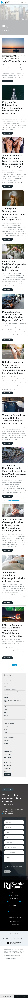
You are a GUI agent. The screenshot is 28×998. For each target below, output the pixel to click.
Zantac (5, 771)
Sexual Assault (7, 757)
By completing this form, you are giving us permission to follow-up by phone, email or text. (14, 866)
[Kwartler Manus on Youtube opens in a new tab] (20, 901)
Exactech (6, 709)
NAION (5, 729)
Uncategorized (7, 765)
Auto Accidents (7, 680)
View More (7, 81)
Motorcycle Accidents (9, 723)
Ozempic (6, 743)
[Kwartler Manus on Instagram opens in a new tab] (7, 901)
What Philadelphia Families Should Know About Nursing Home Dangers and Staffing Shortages (13, 161)
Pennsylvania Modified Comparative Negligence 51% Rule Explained (14, 265)
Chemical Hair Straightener (10, 689)
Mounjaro (6, 726)
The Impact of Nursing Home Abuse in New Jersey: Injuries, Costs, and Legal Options (13, 214)
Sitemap (23, 938)
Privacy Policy (16, 938)
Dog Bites (6, 697)
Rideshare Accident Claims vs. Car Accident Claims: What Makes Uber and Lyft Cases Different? (14, 368)
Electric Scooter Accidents (10, 704)
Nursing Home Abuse (9, 737)
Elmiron (5, 706)
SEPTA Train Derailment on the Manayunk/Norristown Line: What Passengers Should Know (14, 471)
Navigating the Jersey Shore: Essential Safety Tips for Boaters (14, 58)
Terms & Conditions (7, 938)
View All (7, 774)
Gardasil (6, 715)
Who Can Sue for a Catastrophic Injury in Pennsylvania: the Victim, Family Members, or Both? (12, 525)
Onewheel (6, 740)
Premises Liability (8, 754)
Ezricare (5, 712)
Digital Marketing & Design (15, 943)
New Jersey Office (15, 921)
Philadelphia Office (15, 912)
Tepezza (5, 759)
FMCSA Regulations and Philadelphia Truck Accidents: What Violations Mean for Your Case (13, 631)
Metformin (6, 720)
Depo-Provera (7, 694)
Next (14, 665)
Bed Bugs (6, 683)
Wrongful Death (8, 768)
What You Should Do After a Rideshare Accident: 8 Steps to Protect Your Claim (13, 419)
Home (3, 30)
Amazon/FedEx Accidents (10, 677)
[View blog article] (13, 45)
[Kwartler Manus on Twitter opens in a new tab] (16, 901)
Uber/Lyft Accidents (8, 762)
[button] (25, 2)
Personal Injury (7, 748)
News (5, 734)
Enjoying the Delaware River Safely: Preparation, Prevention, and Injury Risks (12, 108)
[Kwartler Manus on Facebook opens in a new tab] (12, 901)
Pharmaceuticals (8, 751)
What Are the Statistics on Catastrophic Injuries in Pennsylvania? (13, 576)
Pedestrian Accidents (9, 746)
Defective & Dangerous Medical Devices (14, 691)
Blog (7, 30)
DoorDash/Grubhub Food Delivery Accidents (12, 701)
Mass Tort (6, 718)
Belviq (5, 686)
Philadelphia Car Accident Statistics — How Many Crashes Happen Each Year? (13, 316)
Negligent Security (8, 732)
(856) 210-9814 (13, 958)
